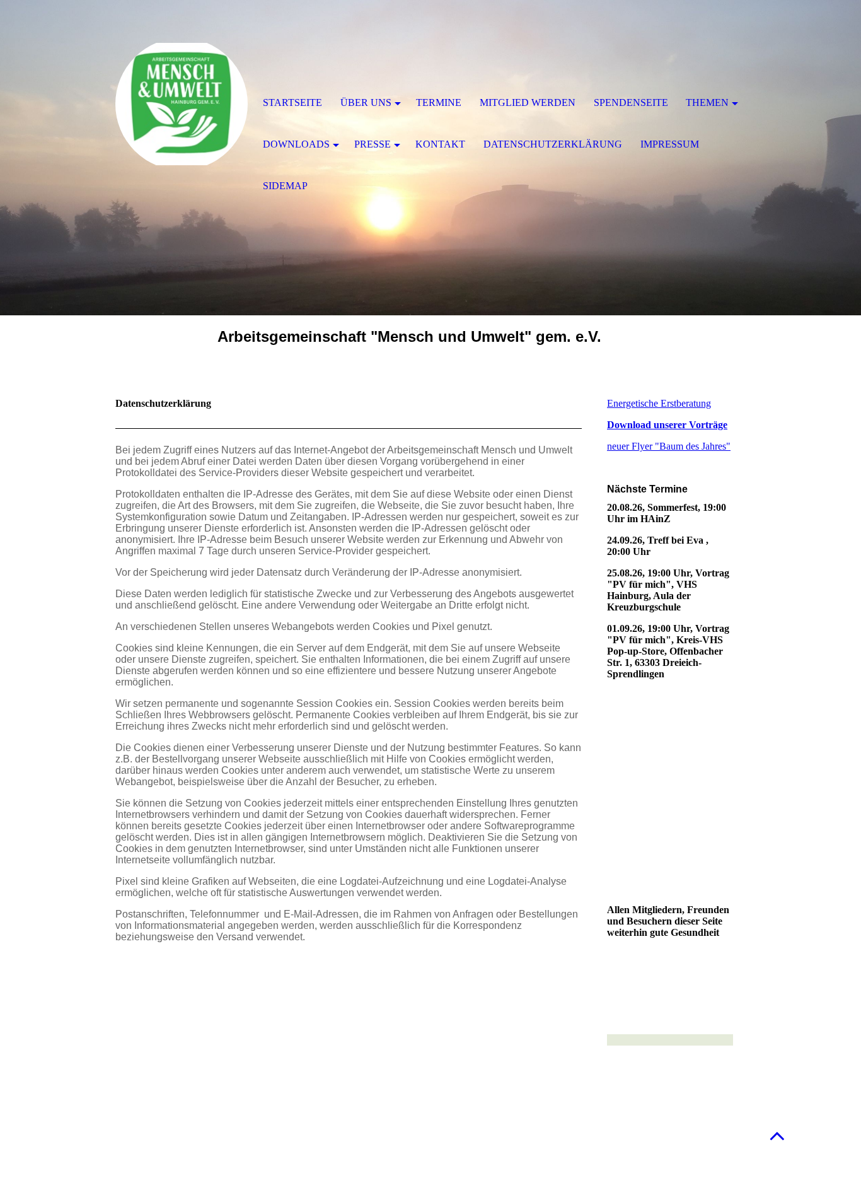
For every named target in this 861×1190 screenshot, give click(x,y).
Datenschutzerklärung (552, 144)
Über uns (365, 102)
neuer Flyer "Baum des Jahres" (669, 446)
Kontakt (440, 144)
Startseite (292, 102)
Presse (372, 144)
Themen (707, 102)
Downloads (296, 144)
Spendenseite (631, 102)
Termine (438, 102)
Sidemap (285, 185)
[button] (777, 1135)
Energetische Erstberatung (659, 403)
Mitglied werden (527, 102)
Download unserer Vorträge (667, 424)
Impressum (669, 144)
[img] (181, 104)
